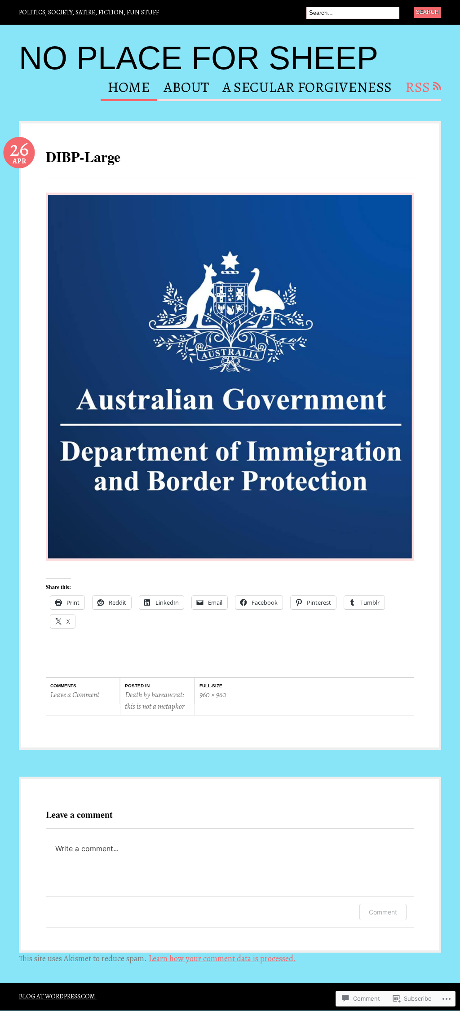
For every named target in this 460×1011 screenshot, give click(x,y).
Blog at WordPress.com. (58, 996)
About (186, 88)
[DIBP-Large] (230, 564)
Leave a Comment (74, 695)
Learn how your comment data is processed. (222, 958)
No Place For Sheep (198, 58)
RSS (417, 88)
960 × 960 (212, 695)
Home (128, 88)
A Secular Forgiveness (307, 88)
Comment (383, 912)
